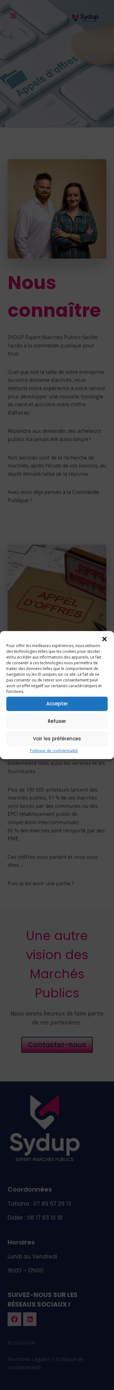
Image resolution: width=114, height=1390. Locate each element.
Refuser (57, 721)
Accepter (57, 703)
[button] (104, 639)
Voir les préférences (57, 738)
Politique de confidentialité (54, 750)
